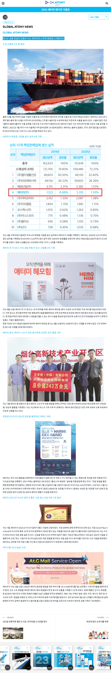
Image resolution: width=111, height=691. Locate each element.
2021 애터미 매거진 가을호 (55, 9)
